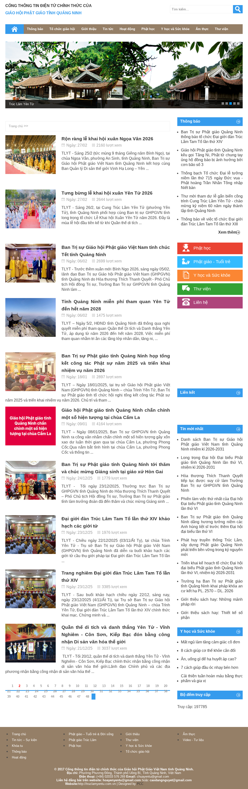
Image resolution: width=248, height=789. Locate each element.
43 (44, 696)
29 (83, 691)
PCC (140, 784)
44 (52, 696)
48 (87, 696)
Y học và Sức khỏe (175, 29)
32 (110, 691)
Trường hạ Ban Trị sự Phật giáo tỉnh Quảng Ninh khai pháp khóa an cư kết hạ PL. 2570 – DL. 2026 (212, 586)
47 (78, 696)
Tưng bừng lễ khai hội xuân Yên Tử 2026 (107, 193)
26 (55, 691)
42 (35, 696)
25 (45, 691)
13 (104, 686)
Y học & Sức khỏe (139, 746)
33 (119, 691)
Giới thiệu (88, 29)
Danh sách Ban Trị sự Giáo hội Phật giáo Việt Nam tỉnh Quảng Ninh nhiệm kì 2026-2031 (212, 444)
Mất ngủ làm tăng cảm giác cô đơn (210, 642)
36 (147, 691)
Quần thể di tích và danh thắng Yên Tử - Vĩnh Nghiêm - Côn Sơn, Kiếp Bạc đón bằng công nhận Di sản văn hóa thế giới (116, 634)
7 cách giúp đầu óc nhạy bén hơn (209, 667)
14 (112, 686)
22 (18, 691)
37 (156, 691)
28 (73, 691)
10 (77, 686)
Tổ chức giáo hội (62, 29)
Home (14, 29)
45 (61, 696)
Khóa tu (17, 746)
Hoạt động (127, 29)
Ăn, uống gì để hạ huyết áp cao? (208, 659)
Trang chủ (16, 126)
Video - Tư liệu (193, 740)
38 (165, 691)
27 (64, 691)
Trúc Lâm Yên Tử (21, 104)
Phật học (148, 29)
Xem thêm (227, 232)
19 (157, 686)
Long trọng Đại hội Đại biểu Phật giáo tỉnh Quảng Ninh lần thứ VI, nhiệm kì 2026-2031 (212, 462)
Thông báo (35, 29)
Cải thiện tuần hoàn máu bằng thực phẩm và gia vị (212, 678)
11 (86, 686)
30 (92, 691)
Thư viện (221, 29)
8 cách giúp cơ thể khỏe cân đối (208, 650)
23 (27, 691)
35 (138, 691)
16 (130, 686)
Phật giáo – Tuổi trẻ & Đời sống (91, 734)
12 (95, 686)
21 (9, 691)
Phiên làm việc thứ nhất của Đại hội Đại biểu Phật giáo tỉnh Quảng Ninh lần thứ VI (212, 504)
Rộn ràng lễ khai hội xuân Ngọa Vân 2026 (107, 138)
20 (165, 686)
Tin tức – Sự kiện (24, 740)
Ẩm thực (202, 29)
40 (17, 696)
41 (26, 696)
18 (148, 686)
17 (139, 686)
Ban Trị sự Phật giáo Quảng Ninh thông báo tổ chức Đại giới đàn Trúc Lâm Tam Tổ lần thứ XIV (212, 137)
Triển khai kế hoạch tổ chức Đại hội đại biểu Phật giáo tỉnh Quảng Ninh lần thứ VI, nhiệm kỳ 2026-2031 (212, 568)
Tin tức (108, 29)
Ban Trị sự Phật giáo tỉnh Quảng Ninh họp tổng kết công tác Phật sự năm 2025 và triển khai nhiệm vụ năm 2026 (116, 363)
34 (129, 691)
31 (101, 691)
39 (9, 696)
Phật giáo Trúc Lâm (82, 740)
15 (121, 686)
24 (36, 691)
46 (70, 696)
